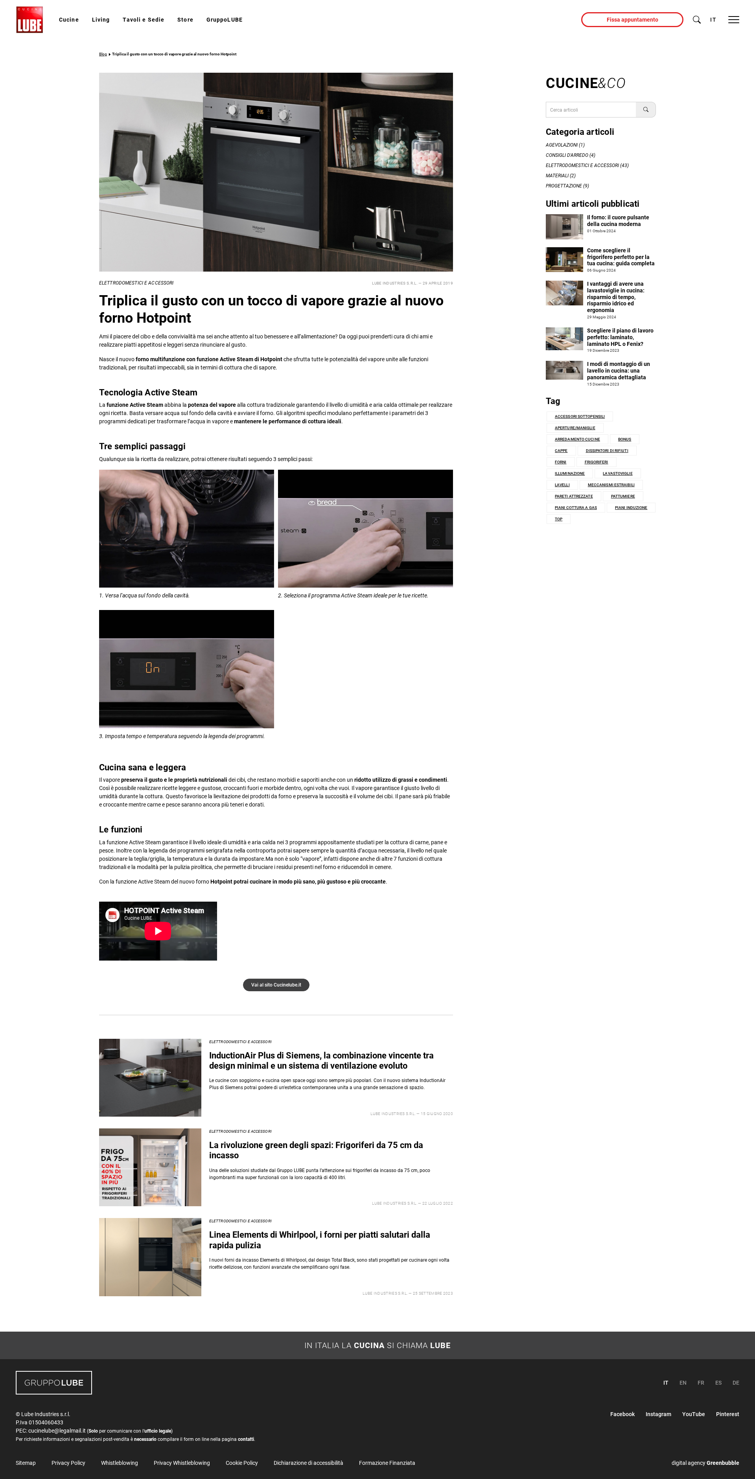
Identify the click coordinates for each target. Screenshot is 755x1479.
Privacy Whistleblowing (182, 1463)
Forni (561, 462)
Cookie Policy (242, 1463)
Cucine (69, 20)
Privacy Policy (68, 1463)
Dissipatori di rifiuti (607, 450)
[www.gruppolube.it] (54, 1382)
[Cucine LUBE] (29, 19)
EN (683, 1383)
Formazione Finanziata (387, 1463)
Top (558, 519)
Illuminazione (570, 473)
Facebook (622, 1414)
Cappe (561, 450)
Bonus (625, 439)
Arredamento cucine (577, 439)
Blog (103, 54)
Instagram (658, 1414)
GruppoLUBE (224, 20)
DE (736, 1383)
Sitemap (26, 1463)
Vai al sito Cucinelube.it (276, 985)
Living (101, 20)
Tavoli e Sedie (143, 20)
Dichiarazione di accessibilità (308, 1463)
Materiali (557, 175)
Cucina (369, 1345)
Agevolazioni (562, 145)
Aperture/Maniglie (575, 428)
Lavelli (562, 485)
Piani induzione (631, 507)
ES (718, 1383)
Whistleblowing (119, 1463)
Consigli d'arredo (567, 155)
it (713, 20)
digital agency (705, 1463)
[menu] (733, 19)
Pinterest (727, 1414)
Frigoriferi (596, 462)
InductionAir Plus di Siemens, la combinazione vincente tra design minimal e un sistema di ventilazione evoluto (321, 1061)
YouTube (693, 1414)
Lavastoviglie (617, 473)
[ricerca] (696, 19)
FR (701, 1383)
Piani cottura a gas (576, 507)
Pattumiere (623, 496)
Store (185, 20)
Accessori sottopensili (580, 416)
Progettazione (564, 186)
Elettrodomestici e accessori (136, 283)
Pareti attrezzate (574, 496)
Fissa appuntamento (632, 20)
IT (665, 1383)
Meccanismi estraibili (611, 485)
